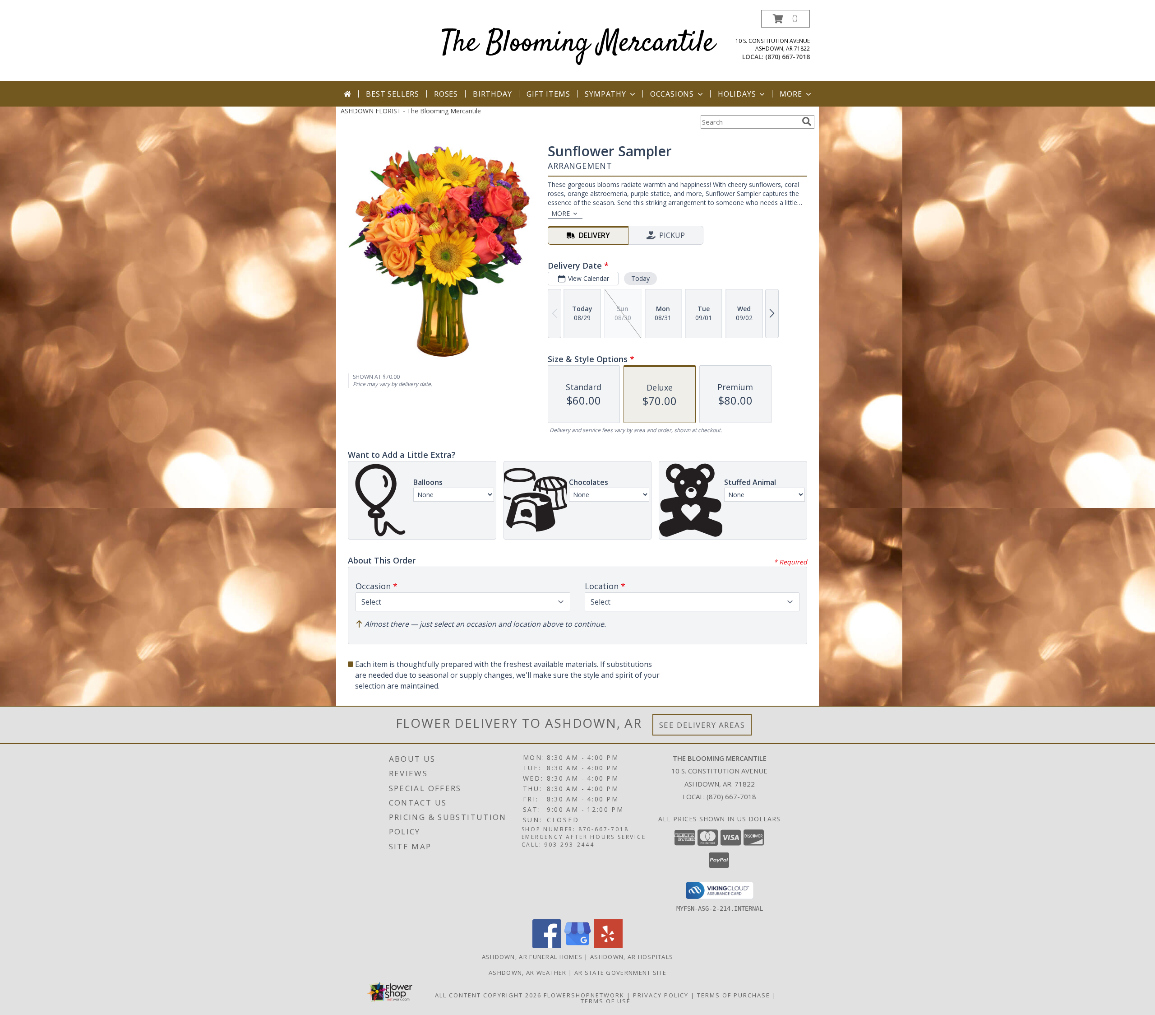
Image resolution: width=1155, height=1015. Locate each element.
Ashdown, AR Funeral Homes (532, 957)
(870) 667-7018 (787, 56)
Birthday (492, 94)
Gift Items (548, 94)
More (791, 94)
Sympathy (605, 94)
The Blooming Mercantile (578, 44)
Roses (446, 94)
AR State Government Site (620, 972)
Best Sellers (392, 94)
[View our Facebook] (546, 945)
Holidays (737, 94)
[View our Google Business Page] (577, 945)
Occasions (672, 94)
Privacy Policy (660, 995)
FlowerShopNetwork (584, 995)
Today (640, 278)
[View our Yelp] (608, 945)
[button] (785, 19)
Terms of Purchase (733, 995)
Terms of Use (606, 1001)
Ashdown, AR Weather (528, 972)
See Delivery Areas (702, 725)
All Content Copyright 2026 (488, 995)
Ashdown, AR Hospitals (631, 957)
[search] (806, 121)
